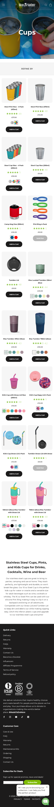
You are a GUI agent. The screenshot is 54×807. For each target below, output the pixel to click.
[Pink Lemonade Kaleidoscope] (8, 525)
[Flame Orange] (8, 410)
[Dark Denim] (12, 237)
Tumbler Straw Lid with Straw (40, 454)
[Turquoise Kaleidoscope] (4, 525)
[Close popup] (46, 787)
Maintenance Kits (11, 749)
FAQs (5, 644)
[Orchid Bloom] (14, 529)
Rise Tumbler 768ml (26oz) (40, 339)
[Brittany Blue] (40, 296)
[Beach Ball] (14, 181)
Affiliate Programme (12, 665)
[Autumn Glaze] (46, 352)
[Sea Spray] (38, 352)
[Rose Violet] (19, 410)
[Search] (46, 5)
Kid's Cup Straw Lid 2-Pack (14, 454)
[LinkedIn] (28, 716)
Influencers (8, 661)
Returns (6, 640)
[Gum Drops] (18, 181)
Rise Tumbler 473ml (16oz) (14, 339)
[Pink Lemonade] (23, 410)
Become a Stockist (11, 657)
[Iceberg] (36, 296)
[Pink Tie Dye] (38, 408)
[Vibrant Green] (4, 410)
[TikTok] (22, 716)
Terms (27, 799)
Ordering (7, 753)
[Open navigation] (3, 5)
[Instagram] (10, 716)
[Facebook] (4, 716)
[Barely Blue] (32, 296)
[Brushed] (12, 122)
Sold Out (40, 238)
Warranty (7, 648)
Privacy (18, 799)
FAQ (5, 736)
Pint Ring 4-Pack (40, 224)
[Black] (12, 525)
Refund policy (9, 674)
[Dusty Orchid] (48, 296)
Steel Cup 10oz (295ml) (40, 165)
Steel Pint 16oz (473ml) (40, 107)
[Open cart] (50, 5)
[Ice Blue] (10, 529)
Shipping (7, 757)
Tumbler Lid (14, 280)
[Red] (16, 237)
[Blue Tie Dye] (42, 408)
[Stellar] (42, 352)
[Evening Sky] (16, 122)
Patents (36, 799)
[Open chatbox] (45, 801)
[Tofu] (34, 352)
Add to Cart (14, 129)
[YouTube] (16, 716)
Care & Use (8, 732)
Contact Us (8, 652)
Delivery (7, 635)
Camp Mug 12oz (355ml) (14, 224)
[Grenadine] (16, 410)
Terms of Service (10, 670)
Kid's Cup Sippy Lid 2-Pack (40, 395)
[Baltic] (12, 410)
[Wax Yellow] (44, 296)
